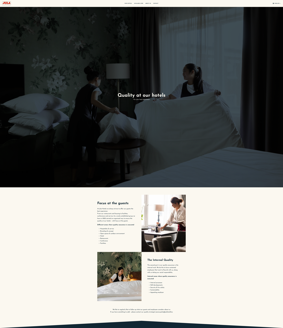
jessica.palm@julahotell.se (164, 312)
